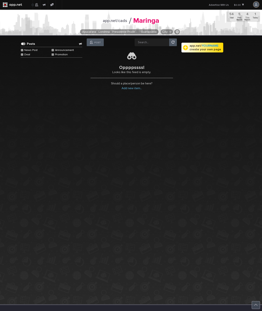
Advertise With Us (219, 5)
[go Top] (256, 305)
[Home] (16, 5)
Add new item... (132, 88)
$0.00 (237, 5)
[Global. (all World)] (177, 31)
